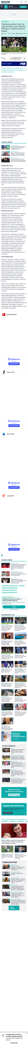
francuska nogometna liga (9, 592)
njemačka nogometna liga (9, 590)
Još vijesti (12, 907)
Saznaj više (14, 1043)
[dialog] (14, 1038)
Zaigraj (14, 607)
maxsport (5, 821)
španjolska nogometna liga (9, 588)
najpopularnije (9, 862)
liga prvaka (21, 821)
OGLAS (14, 15)
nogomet (21, 585)
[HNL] (14, 736)
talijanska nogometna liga (9, 585)
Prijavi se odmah (8, 812)
